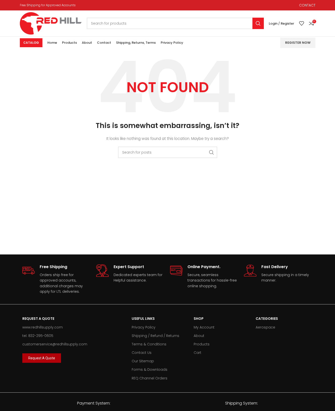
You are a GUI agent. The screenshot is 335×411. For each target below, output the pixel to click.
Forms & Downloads (149, 369)
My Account (204, 327)
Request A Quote (38, 318)
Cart (197, 352)
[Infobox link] (56, 279)
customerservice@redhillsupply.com (54, 344)
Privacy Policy (143, 327)
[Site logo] (51, 23)
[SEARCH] (258, 23)
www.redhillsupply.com (42, 327)
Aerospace (265, 327)
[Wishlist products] (301, 23)
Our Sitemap (143, 361)
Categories (267, 318)
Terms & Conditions (149, 344)
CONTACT (307, 5)
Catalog (31, 43)
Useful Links (143, 318)
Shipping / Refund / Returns (155, 335)
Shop (199, 318)
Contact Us (142, 352)
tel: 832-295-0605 (37, 335)
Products (202, 344)
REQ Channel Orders (149, 378)
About (199, 335)
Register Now (297, 42)
